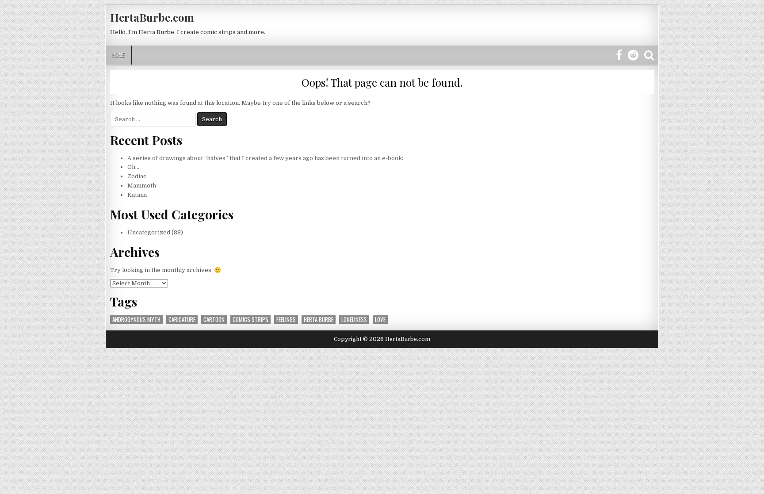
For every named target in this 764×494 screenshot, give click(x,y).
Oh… (133, 167)
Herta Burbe (318, 319)
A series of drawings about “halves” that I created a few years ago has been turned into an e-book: (265, 158)
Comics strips (250, 319)
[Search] (649, 55)
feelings (286, 319)
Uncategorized (148, 232)
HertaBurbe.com (152, 17)
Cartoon (214, 319)
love (380, 319)
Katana (137, 194)
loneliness (354, 319)
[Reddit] (633, 55)
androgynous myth (136, 319)
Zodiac (136, 176)
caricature (181, 319)
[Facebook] (619, 55)
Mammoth (141, 185)
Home (118, 54)
